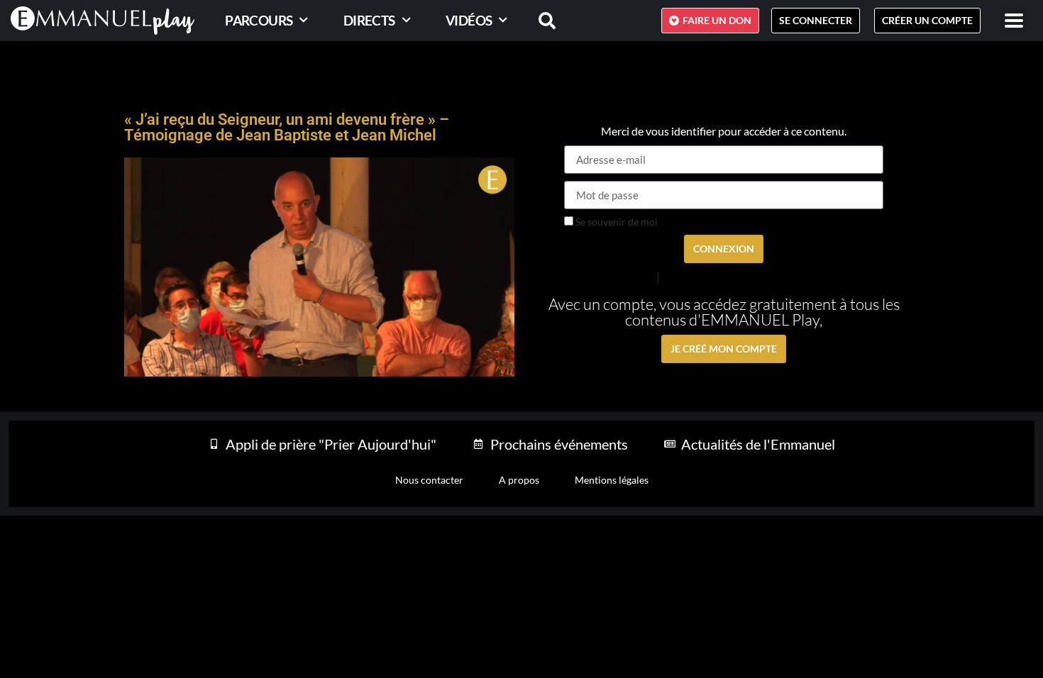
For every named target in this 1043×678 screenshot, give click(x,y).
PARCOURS (258, 20)
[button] (1013, 21)
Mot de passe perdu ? (610, 276)
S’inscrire (682, 276)
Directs (369, 20)
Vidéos (469, 20)
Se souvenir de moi (615, 222)
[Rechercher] (539, 21)
